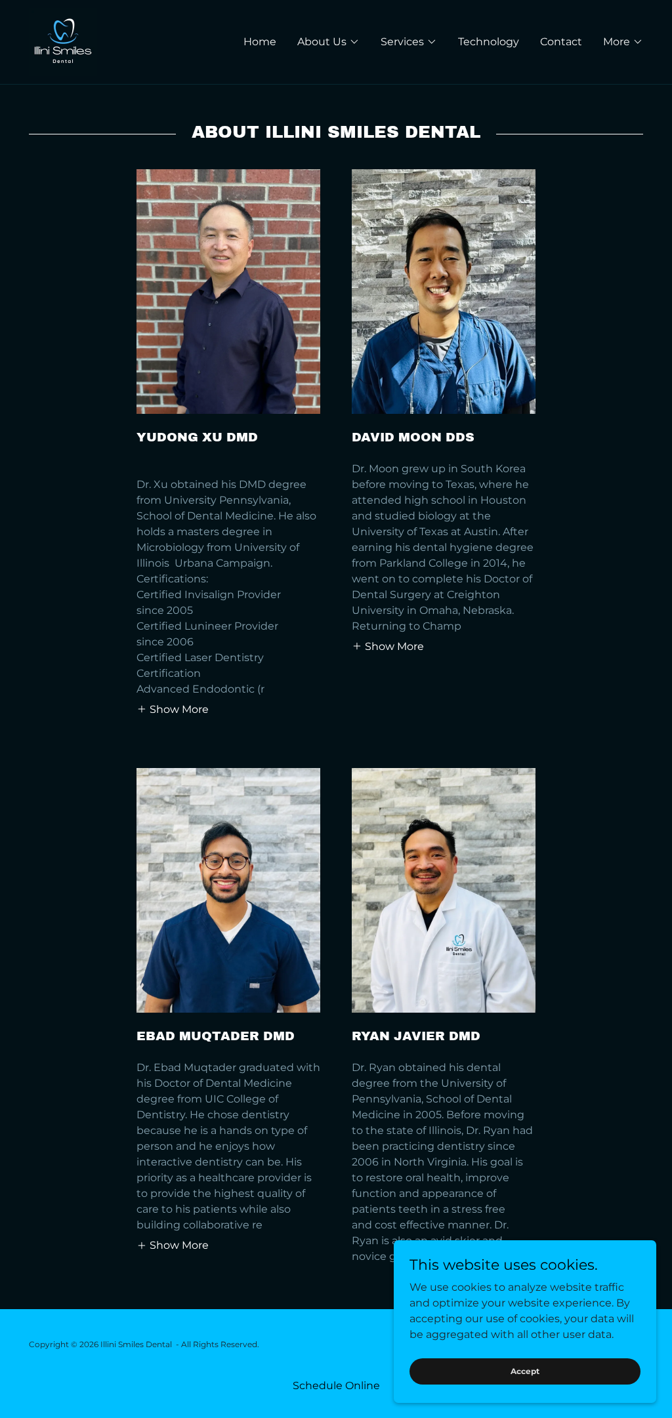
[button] (328, 42)
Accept (525, 1371)
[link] (63, 41)
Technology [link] (488, 41)
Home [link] (259, 41)
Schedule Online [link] (336, 1385)
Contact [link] (561, 41)
